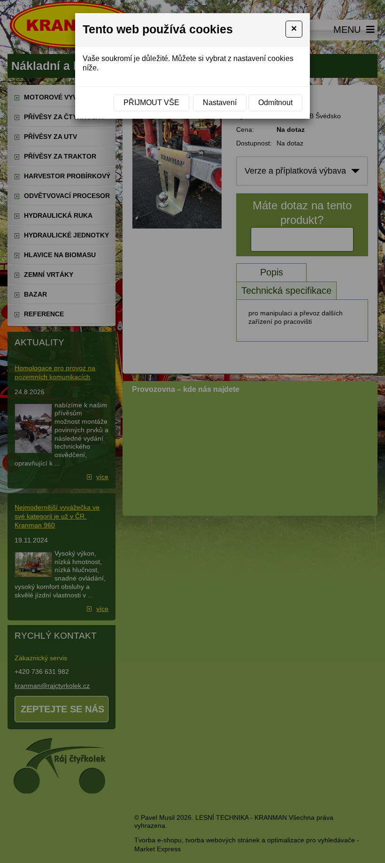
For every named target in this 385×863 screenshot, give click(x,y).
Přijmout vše (151, 103)
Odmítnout (275, 103)
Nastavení (220, 103)
